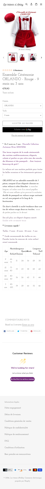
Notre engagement (13, 408)
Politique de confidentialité (16, 428)
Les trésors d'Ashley (17, 478)
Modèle (5, 101)
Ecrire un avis (28, 325)
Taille (5, 111)
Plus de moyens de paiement (22, 135)
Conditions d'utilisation (15, 448)
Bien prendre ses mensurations (18, 454)
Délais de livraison (13, 415)
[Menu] (41, 4)
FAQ (7, 441)
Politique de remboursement (17, 434)
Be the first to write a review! (22, 379)
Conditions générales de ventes (18, 421)
